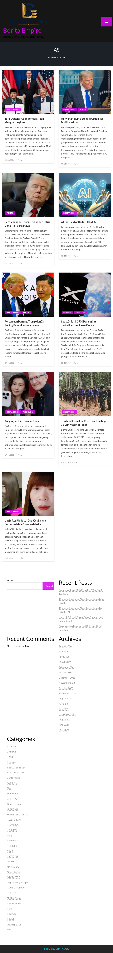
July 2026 (63, 651)
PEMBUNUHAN (16, 887)
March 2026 (65, 661)
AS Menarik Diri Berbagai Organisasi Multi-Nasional (82, 120)
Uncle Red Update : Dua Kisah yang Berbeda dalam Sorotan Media (25, 522)
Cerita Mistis (13, 777)
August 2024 (65, 719)
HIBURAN (12, 809)
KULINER (12, 845)
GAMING (12, 798)
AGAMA (11, 746)
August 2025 (65, 698)
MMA (10, 851)
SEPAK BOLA (14, 898)
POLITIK (83, 110)
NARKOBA (13, 866)
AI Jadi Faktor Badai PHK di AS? (79, 222)
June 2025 (64, 709)
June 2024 (64, 724)
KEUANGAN (13, 824)
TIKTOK (11, 913)
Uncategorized (14, 924)
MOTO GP (12, 856)
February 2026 (66, 667)
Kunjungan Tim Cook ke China (22, 421)
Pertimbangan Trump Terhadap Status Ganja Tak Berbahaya (27, 223)
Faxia (20, 160)
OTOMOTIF (13, 877)
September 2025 (67, 693)
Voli (9, 929)
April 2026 (64, 656)
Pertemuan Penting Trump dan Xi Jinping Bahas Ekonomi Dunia (24, 323)
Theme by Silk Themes (56, 948)
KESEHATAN (14, 819)
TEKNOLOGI (80, 312)
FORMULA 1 (13, 793)
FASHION (12, 783)
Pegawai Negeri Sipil (17, 882)
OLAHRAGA (13, 872)
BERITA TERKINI (13, 110)
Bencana (11, 762)
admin (20, 558)
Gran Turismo (14, 803)
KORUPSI (12, 830)
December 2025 (67, 677)
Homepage (53, 57)
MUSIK (11, 861)
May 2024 (64, 730)
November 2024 (67, 714)
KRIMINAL (67, 312)
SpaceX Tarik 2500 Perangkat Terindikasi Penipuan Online (78, 323)
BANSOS (11, 751)
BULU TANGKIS (15, 772)
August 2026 (65, 646)
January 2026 (65, 672)
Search (10, 580)
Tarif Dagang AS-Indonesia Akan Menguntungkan (24, 120)
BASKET (11, 756)
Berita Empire (22, 30)
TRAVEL (11, 919)
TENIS (10, 908)
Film (9, 788)
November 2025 (67, 682)
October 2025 (66, 688)
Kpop (10, 835)
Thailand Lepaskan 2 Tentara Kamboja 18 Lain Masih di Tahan (83, 422)
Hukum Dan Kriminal (17, 814)
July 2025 (63, 703)
